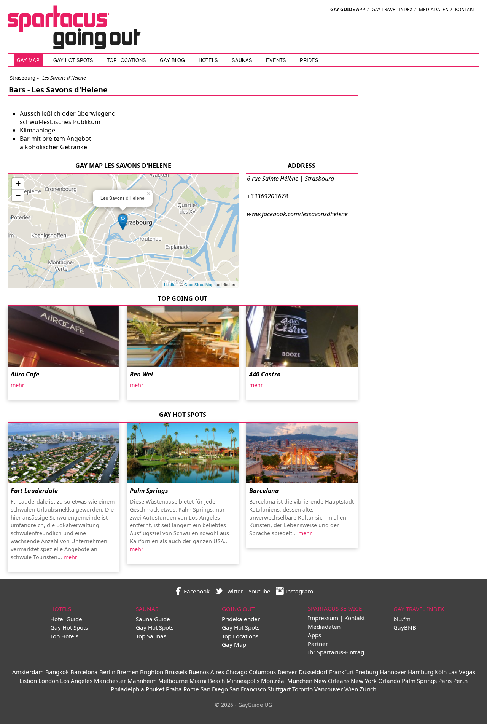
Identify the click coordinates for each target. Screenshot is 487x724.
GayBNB (404, 627)
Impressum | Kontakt (336, 618)
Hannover (393, 672)
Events (276, 60)
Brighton (151, 672)
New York (364, 680)
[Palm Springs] (182, 453)
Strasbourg (22, 77)
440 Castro (264, 374)
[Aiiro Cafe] (63, 336)
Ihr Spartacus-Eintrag (336, 652)
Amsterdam (28, 672)
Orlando (389, 680)
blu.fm (402, 619)
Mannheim (142, 680)
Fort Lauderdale (34, 490)
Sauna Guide (153, 619)
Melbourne (173, 680)
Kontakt (465, 9)
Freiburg (366, 672)
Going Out (238, 608)
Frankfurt (341, 672)
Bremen (127, 672)
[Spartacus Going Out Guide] (82, 47)
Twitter (233, 591)
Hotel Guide (66, 619)
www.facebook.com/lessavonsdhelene (297, 214)
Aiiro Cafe (25, 374)
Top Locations (126, 60)
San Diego (214, 689)
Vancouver (328, 689)
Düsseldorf (313, 672)
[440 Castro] (302, 336)
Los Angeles (76, 680)
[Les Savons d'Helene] (123, 221)
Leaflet (170, 284)
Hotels (208, 60)
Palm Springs (149, 490)
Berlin (107, 672)
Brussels (176, 672)
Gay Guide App (347, 9)
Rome (191, 689)
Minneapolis (242, 680)
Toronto (302, 689)
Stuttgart (279, 689)
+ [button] (18, 183)
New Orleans (331, 680)
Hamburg (420, 672)
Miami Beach (207, 680)
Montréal (273, 680)
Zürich (368, 689)
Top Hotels (64, 636)
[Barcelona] (302, 453)
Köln (441, 672)
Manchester (110, 680)
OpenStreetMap (198, 284)
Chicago (236, 672)
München (299, 680)
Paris (445, 680)
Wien (351, 689)
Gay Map (28, 60)
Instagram (298, 591)
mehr (17, 385)
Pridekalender (241, 619)
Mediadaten (434, 9)
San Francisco (247, 689)
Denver (287, 672)
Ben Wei (141, 374)
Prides (309, 60)
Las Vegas (461, 672)
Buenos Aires (206, 672)
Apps (314, 635)
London (48, 680)
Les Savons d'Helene (70, 90)
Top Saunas (151, 636)
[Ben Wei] (182, 336)
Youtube (259, 591)
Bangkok (57, 672)
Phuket (155, 689)
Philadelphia (127, 689)
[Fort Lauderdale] (63, 453)
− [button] (18, 195)
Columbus (262, 672)
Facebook (196, 591)
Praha (174, 689)
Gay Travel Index (392, 9)
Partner (318, 643)
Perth (460, 680)
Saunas (242, 60)
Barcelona (264, 490)
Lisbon (28, 680)
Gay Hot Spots (73, 60)
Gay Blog (172, 60)
